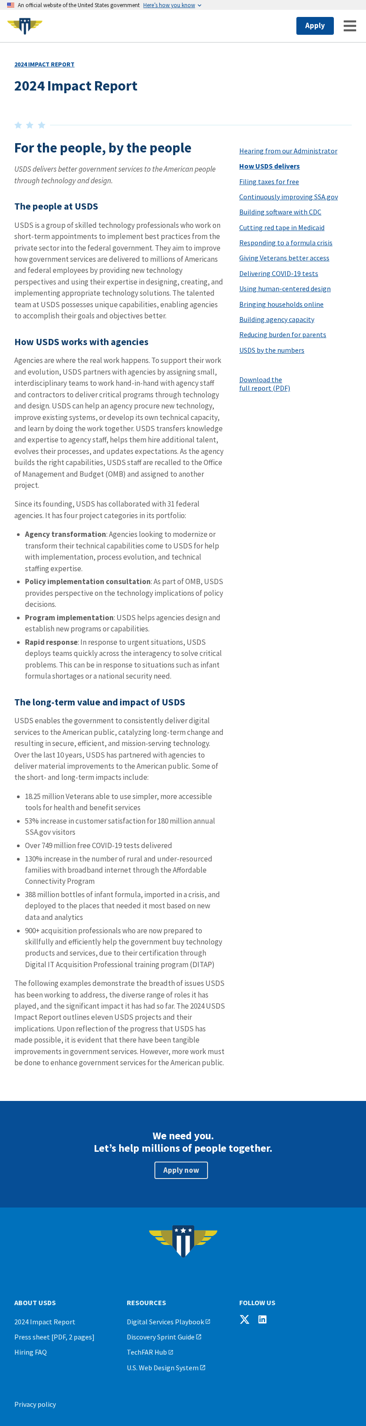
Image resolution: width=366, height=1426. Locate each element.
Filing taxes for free (269, 181)
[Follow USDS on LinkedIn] (262, 1319)
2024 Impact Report (44, 64)
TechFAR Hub (147, 1352)
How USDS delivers (269, 165)
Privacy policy (35, 1404)
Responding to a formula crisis (286, 242)
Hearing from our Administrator (288, 150)
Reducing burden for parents (282, 334)
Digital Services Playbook (165, 1321)
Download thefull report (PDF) (264, 383)
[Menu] (349, 25)
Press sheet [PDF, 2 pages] (54, 1336)
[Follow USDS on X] (244, 1319)
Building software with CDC (280, 211)
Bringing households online (281, 304)
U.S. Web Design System (163, 1367)
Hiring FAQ (30, 1352)
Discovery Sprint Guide (161, 1336)
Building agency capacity (276, 319)
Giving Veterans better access (284, 257)
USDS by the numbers (271, 350)
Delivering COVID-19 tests (278, 273)
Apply (315, 25)
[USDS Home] (68, 26)
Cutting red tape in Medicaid (281, 227)
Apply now (181, 1170)
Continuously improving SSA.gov (288, 196)
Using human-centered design (285, 288)
